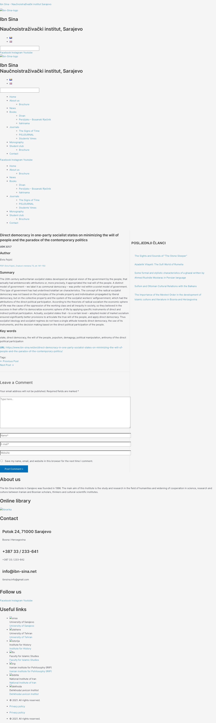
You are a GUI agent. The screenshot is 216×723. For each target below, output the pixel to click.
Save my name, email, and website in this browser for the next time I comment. (49, 461)
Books (12, 111)
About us (14, 100)
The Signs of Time (29, 130)
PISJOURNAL (26, 134)
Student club (16, 146)
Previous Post (9, 361)
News (12, 108)
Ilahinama (24, 123)
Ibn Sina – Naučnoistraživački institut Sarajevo (25, 4)
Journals (14, 127)
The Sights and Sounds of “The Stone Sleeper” (161, 255)
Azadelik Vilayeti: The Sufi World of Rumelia (159, 264)
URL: (2, 347)
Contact (13, 153)
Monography (16, 142)
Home (12, 96)
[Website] (65, 453)
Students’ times (27, 138)
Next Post (7, 364)
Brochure (24, 104)
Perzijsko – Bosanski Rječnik (35, 119)
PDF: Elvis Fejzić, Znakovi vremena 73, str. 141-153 (22, 266)
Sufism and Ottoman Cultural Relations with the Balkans (166, 286)
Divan (22, 115)
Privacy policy (17, 706)
